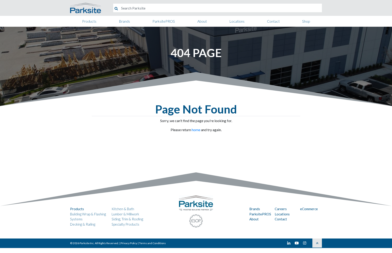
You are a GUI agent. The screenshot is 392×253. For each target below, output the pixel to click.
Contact (273, 21)
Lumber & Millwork (125, 214)
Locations (237, 21)
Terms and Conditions (152, 243)
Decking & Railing (82, 224)
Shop (306, 21)
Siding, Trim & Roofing (127, 219)
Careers (281, 209)
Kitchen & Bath (123, 209)
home (196, 130)
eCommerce (309, 209)
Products (89, 21)
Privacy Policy (129, 243)
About (202, 21)
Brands (124, 21)
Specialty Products (125, 224)
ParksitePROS (163, 21)
